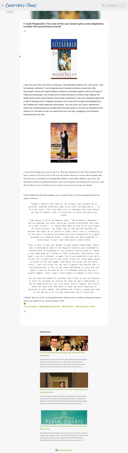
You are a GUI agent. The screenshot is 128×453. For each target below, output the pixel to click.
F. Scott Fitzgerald (30, 306)
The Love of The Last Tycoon (85, 306)
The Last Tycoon (67, 306)
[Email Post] (25, 304)
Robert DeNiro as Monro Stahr (49, 306)
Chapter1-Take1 (21, 5)
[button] (25, 31)
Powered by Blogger (65, 450)
